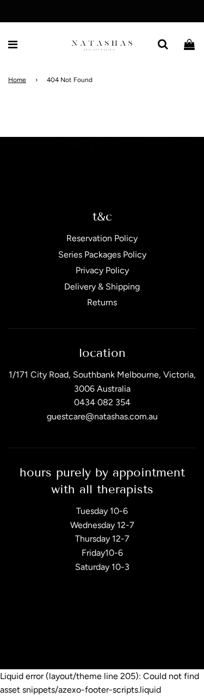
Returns (102, 302)
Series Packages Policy (102, 254)
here (25, 183)
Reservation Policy (102, 238)
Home (17, 80)
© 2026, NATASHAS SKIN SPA (88, 641)
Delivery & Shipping (102, 286)
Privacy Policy (102, 270)
